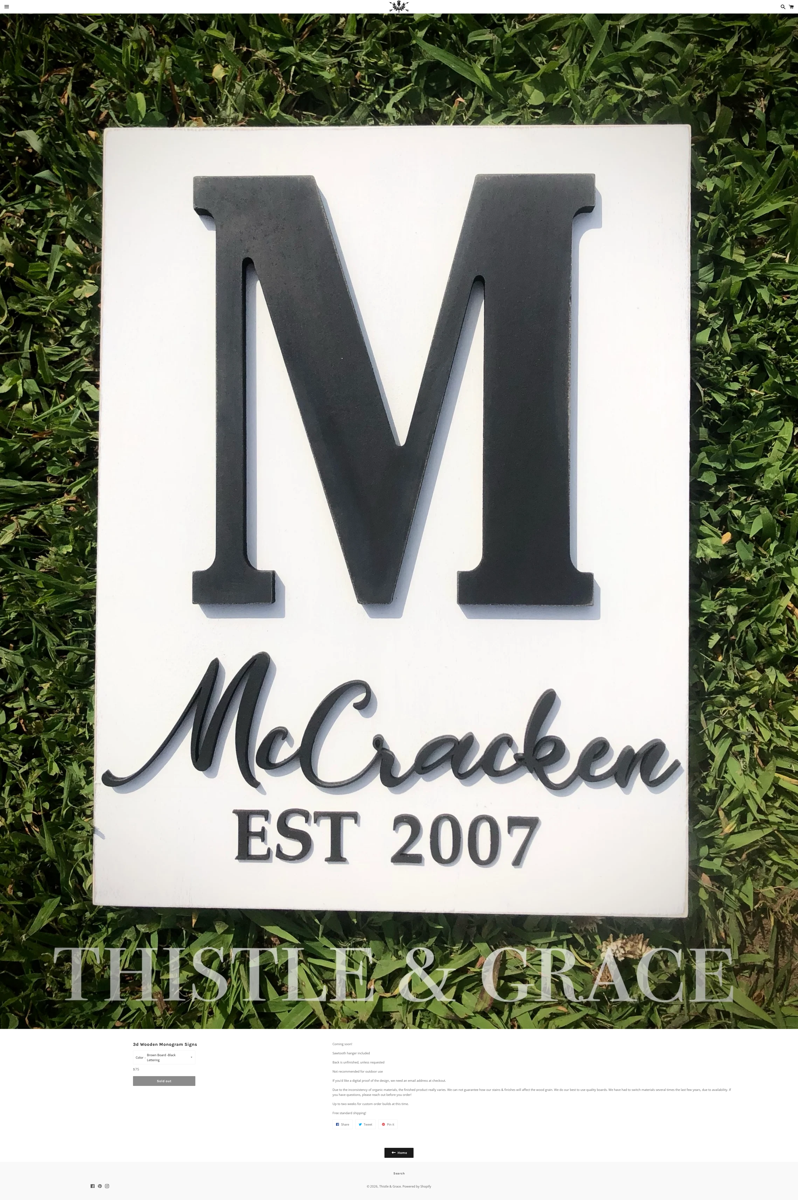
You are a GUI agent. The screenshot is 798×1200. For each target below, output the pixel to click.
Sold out (164, 1081)
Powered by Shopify (417, 1186)
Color (139, 1057)
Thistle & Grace (390, 1186)
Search (399, 1173)
